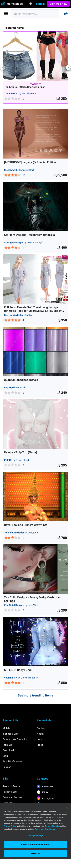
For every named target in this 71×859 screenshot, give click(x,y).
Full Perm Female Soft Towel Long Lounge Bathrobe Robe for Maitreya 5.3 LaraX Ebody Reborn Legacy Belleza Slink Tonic (33, 311)
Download (8, 750)
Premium (7, 744)
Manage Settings (35, 835)
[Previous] (2, 67)
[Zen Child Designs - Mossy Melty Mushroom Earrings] (35, 569)
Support (7, 767)
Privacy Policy (10, 791)
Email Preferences (12, 761)
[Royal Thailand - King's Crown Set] (35, 496)
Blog (5, 755)
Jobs (39, 739)
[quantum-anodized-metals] (35, 351)
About (40, 733)
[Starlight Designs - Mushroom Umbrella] (35, 206)
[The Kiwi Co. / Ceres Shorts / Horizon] (35, 56)
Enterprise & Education (15, 739)
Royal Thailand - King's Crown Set (25, 525)
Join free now (58, 3)
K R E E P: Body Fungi (18, 670)
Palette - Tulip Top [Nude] (20, 452)
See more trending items (35, 695)
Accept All (35, 853)
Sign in (40, 3)
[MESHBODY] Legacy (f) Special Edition (30, 162)
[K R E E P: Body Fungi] (35, 641)
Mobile (6, 728)
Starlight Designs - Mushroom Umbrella (29, 234)
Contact (41, 728)
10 (24, 175)
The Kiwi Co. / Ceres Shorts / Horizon (24, 87)
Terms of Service (11, 786)
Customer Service (12, 797)
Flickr (45, 792)
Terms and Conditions (45, 829)
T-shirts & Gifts (11, 733)
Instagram (48, 798)
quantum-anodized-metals (21, 379)
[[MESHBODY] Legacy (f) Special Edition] (35, 134)
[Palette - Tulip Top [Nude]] (35, 424)
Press (40, 744)
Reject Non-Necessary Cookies (35, 844)
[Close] (67, 807)
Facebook (47, 786)
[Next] (68, 67)
